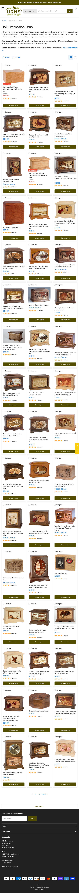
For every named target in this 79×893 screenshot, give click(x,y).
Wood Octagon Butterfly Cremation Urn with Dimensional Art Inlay (11, 718)
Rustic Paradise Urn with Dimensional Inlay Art (37, 631)
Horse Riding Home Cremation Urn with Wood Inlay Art (65, 394)
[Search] (70, 11)
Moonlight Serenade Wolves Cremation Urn (64, 309)
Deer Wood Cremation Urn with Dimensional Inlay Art (13, 135)
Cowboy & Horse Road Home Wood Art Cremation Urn (65, 266)
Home (4, 21)
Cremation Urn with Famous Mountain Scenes (38, 394)
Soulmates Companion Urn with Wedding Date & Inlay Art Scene (65, 94)
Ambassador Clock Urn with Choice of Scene (12, 774)
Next (44, 794)
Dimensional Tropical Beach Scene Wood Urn (64, 485)
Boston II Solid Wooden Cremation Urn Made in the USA (38, 175)
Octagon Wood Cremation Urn (39, 711)
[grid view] (70, 57)
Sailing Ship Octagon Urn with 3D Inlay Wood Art (39, 481)
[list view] (75, 57)
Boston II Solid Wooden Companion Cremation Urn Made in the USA (12, 347)
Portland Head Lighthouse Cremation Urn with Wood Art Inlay (13, 486)
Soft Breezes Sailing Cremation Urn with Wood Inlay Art (65, 178)
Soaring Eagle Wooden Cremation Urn (11, 181)
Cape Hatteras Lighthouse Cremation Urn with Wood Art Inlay (13, 533)
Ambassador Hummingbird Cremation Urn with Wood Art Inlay (65, 223)
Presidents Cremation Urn (12, 227)
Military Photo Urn (61, 573)
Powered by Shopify (39, 889)
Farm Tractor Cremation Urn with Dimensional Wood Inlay (13, 307)
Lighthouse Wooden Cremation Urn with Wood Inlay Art (65, 354)
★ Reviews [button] (77, 448)
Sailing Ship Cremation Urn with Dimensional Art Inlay (38, 586)
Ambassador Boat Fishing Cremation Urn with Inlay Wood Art (39, 351)
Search (39, 885)
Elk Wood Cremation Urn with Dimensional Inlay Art (39, 673)
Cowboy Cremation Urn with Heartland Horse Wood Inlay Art (64, 628)
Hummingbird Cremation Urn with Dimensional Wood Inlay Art (39, 90)
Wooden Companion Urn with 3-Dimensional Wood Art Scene (65, 528)
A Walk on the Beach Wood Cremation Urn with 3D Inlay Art (38, 226)
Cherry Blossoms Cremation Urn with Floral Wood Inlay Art (65, 761)
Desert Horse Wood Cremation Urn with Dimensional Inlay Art (65, 713)
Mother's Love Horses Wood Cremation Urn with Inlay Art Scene (38, 440)
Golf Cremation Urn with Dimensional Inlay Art (11, 394)
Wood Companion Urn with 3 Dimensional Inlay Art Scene (38, 532)
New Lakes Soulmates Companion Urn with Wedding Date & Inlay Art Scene (39, 765)
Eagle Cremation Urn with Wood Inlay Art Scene (12, 672)
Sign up (32, 819)
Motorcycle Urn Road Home (38, 305)
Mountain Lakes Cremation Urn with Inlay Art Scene (12, 435)
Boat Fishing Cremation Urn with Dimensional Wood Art (38, 267)
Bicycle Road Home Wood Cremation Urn (63, 135)
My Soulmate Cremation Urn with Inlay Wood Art (64, 673)
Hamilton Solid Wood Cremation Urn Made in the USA (12, 89)
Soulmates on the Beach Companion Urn (11, 627)
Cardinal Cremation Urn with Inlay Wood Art (38, 136)
